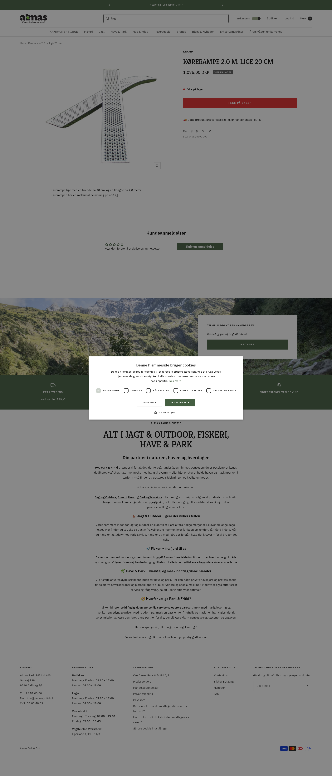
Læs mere (175, 381)
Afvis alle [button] (149, 402)
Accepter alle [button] (180, 402)
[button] (166, 412)
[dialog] (166, 388)
